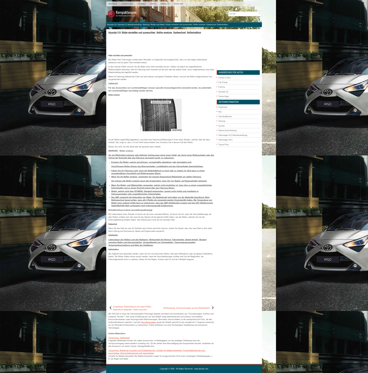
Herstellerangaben (148, 322)
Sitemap (221, 121)
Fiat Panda (141, 4)
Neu (220, 112)
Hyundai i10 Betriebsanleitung (130, 25)
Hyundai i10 (164, 4)
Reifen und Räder (158, 25)
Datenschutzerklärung (227, 130)
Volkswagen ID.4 (225, 140)
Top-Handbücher (225, 116)
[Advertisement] (161, 44)
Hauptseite (112, 4)
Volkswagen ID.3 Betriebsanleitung (232, 135)
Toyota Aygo (178, 4)
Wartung (146, 25)
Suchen (221, 126)
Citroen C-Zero (127, 4)
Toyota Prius (223, 144)
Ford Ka (153, 4)
